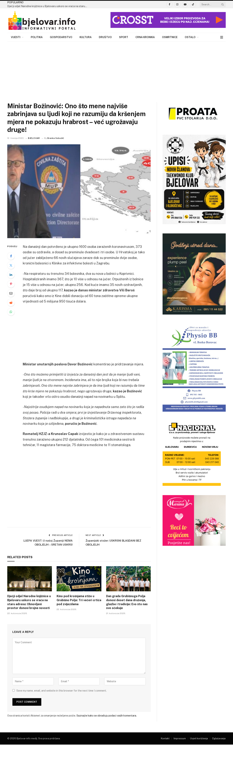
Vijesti (15, 37)
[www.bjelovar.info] (41, 20)
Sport (123, 37)
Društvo (105, 37)
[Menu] (221, 37)
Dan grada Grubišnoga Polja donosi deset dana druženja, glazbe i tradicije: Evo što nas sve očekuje (127, 602)
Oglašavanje (219, 738)
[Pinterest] (11, 284)
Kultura (86, 37)
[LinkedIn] (11, 274)
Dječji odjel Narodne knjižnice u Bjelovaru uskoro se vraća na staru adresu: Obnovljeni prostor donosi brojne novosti (48, 6)
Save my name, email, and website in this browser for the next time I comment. (61, 690)
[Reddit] (11, 302)
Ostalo (190, 37)
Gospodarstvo (61, 37)
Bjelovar (34, 138)
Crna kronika (145, 37)
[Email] (11, 293)
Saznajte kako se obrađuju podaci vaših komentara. (106, 715)
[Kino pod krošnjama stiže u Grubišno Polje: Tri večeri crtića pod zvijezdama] (79, 578)
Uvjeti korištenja (199, 738)
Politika (37, 37)
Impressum (180, 738)
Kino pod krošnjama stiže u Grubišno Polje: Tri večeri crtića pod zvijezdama (79, 600)
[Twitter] (11, 265)
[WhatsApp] (11, 311)
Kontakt (165, 738)
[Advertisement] (116, 68)
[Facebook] (11, 256)
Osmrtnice (169, 37)
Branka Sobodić (55, 138)
